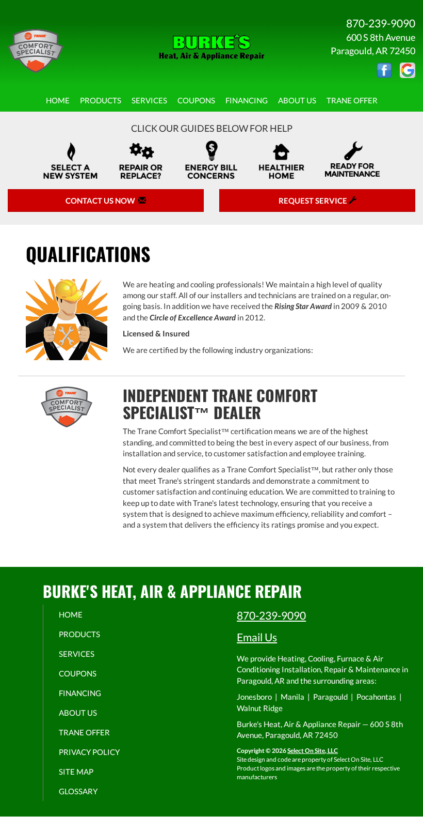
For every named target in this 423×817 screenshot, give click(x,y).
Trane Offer (352, 100)
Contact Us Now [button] (102, 200)
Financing (246, 100)
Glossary (78, 791)
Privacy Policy (89, 752)
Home (58, 100)
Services (149, 100)
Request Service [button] (314, 200)
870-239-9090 (271, 615)
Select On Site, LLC (312, 750)
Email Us (257, 636)
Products (100, 100)
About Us (297, 100)
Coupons (196, 100)
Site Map (76, 771)
